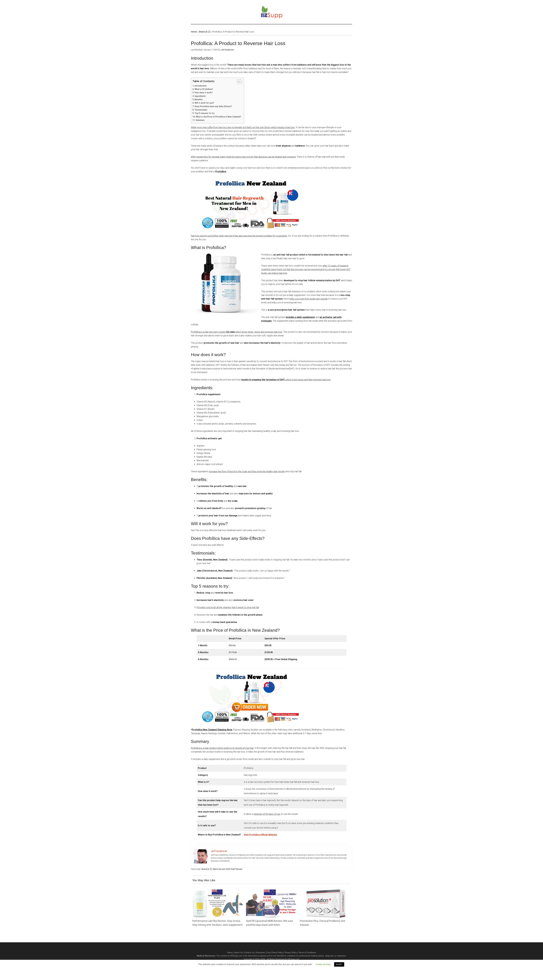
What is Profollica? (204, 89)
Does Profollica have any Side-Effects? (213, 106)
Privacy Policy (291, 952)
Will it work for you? (204, 103)
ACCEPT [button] (339, 964)
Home (194, 31)
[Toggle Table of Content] (238, 81)
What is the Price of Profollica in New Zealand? (218, 117)
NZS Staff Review (234, 869)
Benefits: (199, 99)
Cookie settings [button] (323, 964)
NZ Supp (271, 12)
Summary (200, 120)
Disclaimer (260, 952)
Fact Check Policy (275, 952)
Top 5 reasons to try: (205, 113)
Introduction (201, 86)
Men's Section (219, 869)
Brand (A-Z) (204, 31)
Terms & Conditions (307, 952)
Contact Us (249, 952)
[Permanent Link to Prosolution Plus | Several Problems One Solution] (325, 891)
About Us (238, 952)
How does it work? (204, 92)
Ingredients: (200, 96)
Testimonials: (201, 110)
